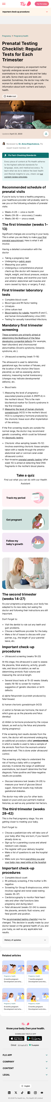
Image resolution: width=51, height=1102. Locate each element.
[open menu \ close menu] (4, 4)
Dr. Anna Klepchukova (29, 144)
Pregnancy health (21, 36)
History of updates (12, 940)
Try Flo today (42, 4)
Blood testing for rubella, (17, 312)
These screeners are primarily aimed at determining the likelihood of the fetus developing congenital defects (21, 338)
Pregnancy (6, 36)
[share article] (46, 134)
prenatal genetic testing (30, 459)
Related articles (11, 955)
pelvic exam (25, 261)
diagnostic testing (14, 437)
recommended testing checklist (22, 919)
